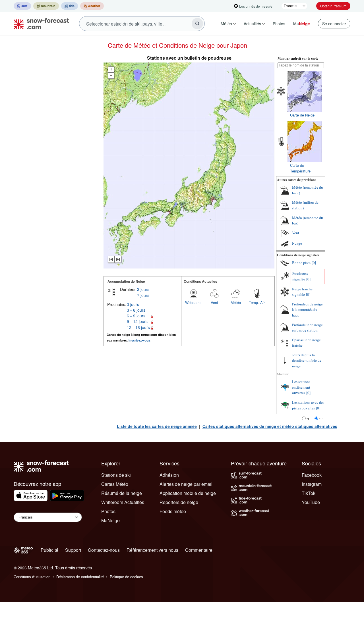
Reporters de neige (179, 502)
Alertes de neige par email (186, 484)
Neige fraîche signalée (302, 291)
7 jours (143, 295)
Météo (226, 23)
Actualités (252, 23)
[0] (314, 262)
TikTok (308, 493)
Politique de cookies (126, 576)
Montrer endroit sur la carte (298, 58)
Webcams (193, 302)
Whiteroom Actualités (122, 502)
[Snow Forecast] (39, 23)
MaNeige (110, 520)
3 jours (143, 289)
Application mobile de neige (188, 493)
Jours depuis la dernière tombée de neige (306, 360)
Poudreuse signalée (300, 276)
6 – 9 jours (136, 315)
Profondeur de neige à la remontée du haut (307, 309)
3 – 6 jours (136, 310)
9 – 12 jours (137, 321)
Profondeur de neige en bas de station (307, 327)
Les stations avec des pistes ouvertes (308, 405)
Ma (301, 23)
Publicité (49, 550)
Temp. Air (257, 302)
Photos (279, 23)
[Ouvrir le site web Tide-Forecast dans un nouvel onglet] (69, 6)
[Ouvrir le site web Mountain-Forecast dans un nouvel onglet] (46, 6)
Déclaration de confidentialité (80, 576)
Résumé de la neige (121, 493)
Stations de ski (116, 475)
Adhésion (169, 475)
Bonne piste (301, 262)
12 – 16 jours (138, 327)
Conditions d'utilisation (32, 576)
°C (308, 419)
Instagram (312, 484)
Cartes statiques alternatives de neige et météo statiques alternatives (269, 426)
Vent (214, 302)
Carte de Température (300, 168)
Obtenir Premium (333, 5)
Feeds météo (173, 511)
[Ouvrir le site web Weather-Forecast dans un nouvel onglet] (92, 6)
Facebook (312, 475)
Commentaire (198, 550)
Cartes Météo (114, 484)
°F (320, 419)
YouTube (311, 502)
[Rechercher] (197, 23)
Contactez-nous (104, 550)
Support (73, 550)
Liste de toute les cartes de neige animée (157, 426)
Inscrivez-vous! (140, 340)
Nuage (297, 243)
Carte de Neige (302, 115)
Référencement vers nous (152, 550)
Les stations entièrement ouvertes (301, 387)
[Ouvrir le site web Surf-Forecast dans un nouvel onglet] (22, 6)
